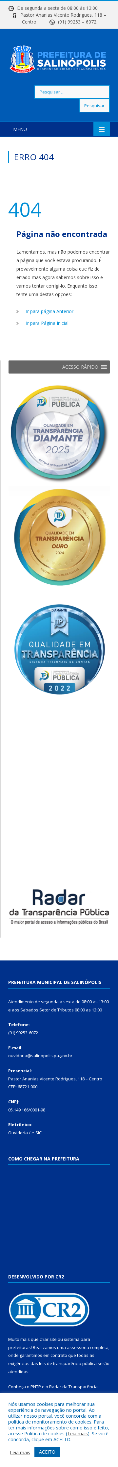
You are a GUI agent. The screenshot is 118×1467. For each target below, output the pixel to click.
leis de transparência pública (68, 1363)
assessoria (78, 1347)
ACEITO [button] (47, 1452)
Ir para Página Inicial (47, 323)
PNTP (35, 1387)
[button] (80, 367)
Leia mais (78, 1433)
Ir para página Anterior (49, 311)
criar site (48, 1339)
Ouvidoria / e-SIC (25, 1133)
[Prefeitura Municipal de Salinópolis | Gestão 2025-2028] (59, 58)
